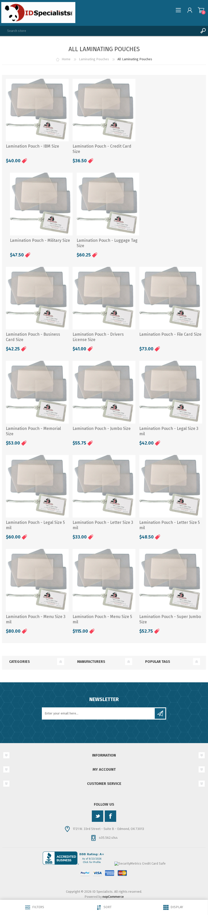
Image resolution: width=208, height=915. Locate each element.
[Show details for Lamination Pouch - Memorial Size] (37, 392)
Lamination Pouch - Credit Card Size (102, 149)
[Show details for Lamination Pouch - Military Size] (41, 204)
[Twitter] (97, 816)
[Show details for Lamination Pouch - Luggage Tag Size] (108, 204)
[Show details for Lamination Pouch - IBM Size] (37, 110)
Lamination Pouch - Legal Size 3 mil (168, 431)
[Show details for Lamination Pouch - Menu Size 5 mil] (104, 580)
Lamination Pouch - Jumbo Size (102, 428)
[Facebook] (110, 816)
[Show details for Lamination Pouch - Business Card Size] (37, 298)
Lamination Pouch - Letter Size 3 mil (103, 525)
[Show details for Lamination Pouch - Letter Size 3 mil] (104, 486)
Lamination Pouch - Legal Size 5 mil (35, 525)
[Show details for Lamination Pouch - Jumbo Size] (104, 392)
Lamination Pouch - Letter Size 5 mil (169, 525)
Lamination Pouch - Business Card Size (33, 337)
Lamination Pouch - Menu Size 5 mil (102, 619)
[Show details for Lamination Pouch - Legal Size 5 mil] (37, 486)
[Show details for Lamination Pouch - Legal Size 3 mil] (170, 392)
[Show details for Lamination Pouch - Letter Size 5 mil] (170, 486)
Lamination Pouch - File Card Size (170, 334)
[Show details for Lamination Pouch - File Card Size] (170, 298)
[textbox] (99, 31)
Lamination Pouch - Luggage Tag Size (107, 243)
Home (66, 59)
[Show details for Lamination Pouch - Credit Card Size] (104, 110)
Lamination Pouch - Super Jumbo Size (170, 619)
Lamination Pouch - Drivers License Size (98, 337)
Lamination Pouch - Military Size (40, 240)
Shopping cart (201, 10)
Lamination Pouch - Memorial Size (33, 431)
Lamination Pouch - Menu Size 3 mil (35, 619)
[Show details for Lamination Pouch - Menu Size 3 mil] (37, 580)
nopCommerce (113, 897)
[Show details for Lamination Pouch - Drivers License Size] (104, 298)
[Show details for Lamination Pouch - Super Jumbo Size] (170, 580)
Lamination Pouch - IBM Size (32, 146)
